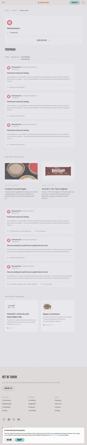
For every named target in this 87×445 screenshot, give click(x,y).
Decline (9, 440)
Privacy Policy (55, 435)
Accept (19, 440)
